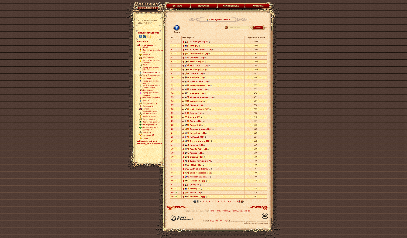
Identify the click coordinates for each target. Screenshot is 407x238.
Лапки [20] (195, 193)
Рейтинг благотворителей (149, 110)
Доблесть (146, 55)
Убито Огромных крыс (151, 75)
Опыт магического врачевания (150, 129)
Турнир (145, 138)
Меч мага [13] (197, 93)
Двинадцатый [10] (199, 42)
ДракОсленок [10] (199, 81)
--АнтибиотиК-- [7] (199, 54)
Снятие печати (148, 119)
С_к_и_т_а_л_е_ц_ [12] (200, 141)
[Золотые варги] (186, 181)
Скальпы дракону (149, 103)
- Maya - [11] (196, 165)
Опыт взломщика (149, 116)
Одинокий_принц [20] (200, 129)
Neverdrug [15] (197, 133)
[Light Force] (186, 110)
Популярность (148, 58)
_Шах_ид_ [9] (193, 117)
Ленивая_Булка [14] (200, 177)
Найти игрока (235, 27)
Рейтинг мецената (149, 113)
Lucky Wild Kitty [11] (200, 169)
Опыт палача (147, 106)
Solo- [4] (194, 46)
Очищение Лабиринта (151, 97)
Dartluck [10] (196, 73)
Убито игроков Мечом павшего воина (151, 87)
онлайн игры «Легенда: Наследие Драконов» (230, 211)
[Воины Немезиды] (186, 46)
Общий (145, 47)
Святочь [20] (196, 121)
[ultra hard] (186, 102)
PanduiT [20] (196, 101)
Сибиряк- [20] (197, 58)
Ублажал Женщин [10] (201, 97)
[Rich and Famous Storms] (186, 78)
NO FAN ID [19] (197, 62)
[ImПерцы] (186, 129)
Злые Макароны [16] (200, 173)
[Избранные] (186, 113)
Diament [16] (196, 105)
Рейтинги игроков (147, 45)
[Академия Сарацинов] (186, 94)
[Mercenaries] (186, 58)
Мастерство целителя (151, 122)
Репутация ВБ (148, 135)
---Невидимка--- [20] (200, 85)
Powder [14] (196, 153)
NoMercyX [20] (197, 137)
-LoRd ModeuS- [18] (199, 109)
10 (228, 201)
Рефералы (146, 132)
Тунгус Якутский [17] (200, 161)
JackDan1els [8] (197, 181)
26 (237, 201)
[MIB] (186, 153)
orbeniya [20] (196, 157)
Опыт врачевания (149, 125)
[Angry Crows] (186, 66)
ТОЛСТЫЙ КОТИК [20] (201, 50)
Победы (145, 100)
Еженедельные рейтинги (150, 144)
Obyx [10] (195, 185)
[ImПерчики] (186, 54)
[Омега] (186, 62)
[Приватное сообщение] (183, 42)
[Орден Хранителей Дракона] (186, 141)
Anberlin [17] (196, 197)
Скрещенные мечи (151, 72)
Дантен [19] (196, 113)
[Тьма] (186, 42)
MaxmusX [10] (197, 77)
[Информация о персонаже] (209, 42)
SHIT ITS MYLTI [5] (199, 66)
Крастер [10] (196, 145)
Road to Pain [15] (198, 149)
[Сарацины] (186, 133)
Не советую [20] (198, 69)
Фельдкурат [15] (198, 89)
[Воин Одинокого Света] (186, 177)
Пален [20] (195, 125)
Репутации (146, 78)
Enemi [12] (195, 189)
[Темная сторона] (186, 50)
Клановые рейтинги (148, 141)
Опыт (144, 65)
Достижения (147, 90)
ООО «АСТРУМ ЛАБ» (219, 221)
